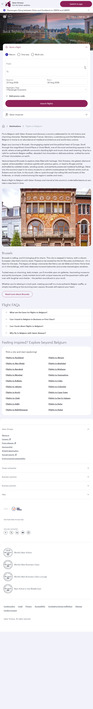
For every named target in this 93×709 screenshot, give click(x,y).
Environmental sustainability (13, 459)
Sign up (82, 17)
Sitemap (78, 606)
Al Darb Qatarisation (10, 451)
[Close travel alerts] (88, 10)
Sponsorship (7, 447)
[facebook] (6, 532)
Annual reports (8, 455)
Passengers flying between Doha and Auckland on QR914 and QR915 (38, 10)
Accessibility (40, 606)
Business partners (9, 486)
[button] (48, 312)
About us (5, 435)
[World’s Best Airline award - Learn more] (8, 552)
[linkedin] (17, 532)
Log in (73, 17)
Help (4, 494)
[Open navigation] (88, 17)
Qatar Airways (7, 429)
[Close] (2, 4)
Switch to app (76, 4)
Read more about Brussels (17, 294)
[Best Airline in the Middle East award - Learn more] (8, 588)
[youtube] (23, 532)
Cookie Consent (10, 610)
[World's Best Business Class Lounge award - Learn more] (8, 576)
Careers (5, 439)
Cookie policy (9, 606)
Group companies (9, 468)
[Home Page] (3, 126)
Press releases (8, 443)
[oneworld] (10, 17)
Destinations (15, 126)
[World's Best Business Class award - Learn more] (8, 564)
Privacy (29, 606)
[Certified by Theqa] (13, 510)
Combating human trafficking (60, 606)
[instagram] (28, 532)
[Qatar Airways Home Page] (5, 17)
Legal (20, 606)
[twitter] (11, 532)
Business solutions (9, 477)
